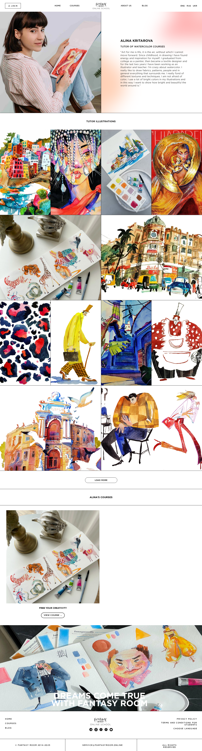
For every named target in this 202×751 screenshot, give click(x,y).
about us (126, 6)
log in (14, 6)
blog (145, 6)
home (58, 6)
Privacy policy (187, 719)
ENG (183, 6)
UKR (195, 6)
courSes (75, 6)
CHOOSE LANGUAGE (185, 728)
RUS (189, 6)
